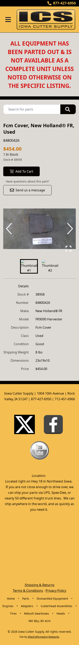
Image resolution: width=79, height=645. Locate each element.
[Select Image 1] (29, 266)
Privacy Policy (56, 590)
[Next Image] (69, 228)
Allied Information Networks (43, 637)
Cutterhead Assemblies (56, 606)
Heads (61, 613)
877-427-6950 (64, 3)
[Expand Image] (68, 249)
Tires (13, 613)
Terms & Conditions (28, 590)
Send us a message (30, 190)
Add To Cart (24, 171)
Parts (25, 598)
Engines (7, 606)
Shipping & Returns (39, 585)
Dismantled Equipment (52, 598)
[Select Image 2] (50, 266)
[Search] (68, 109)
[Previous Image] (9, 228)
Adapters (27, 606)
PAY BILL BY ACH (39, 621)
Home (11, 598)
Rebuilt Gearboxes (36, 613)
